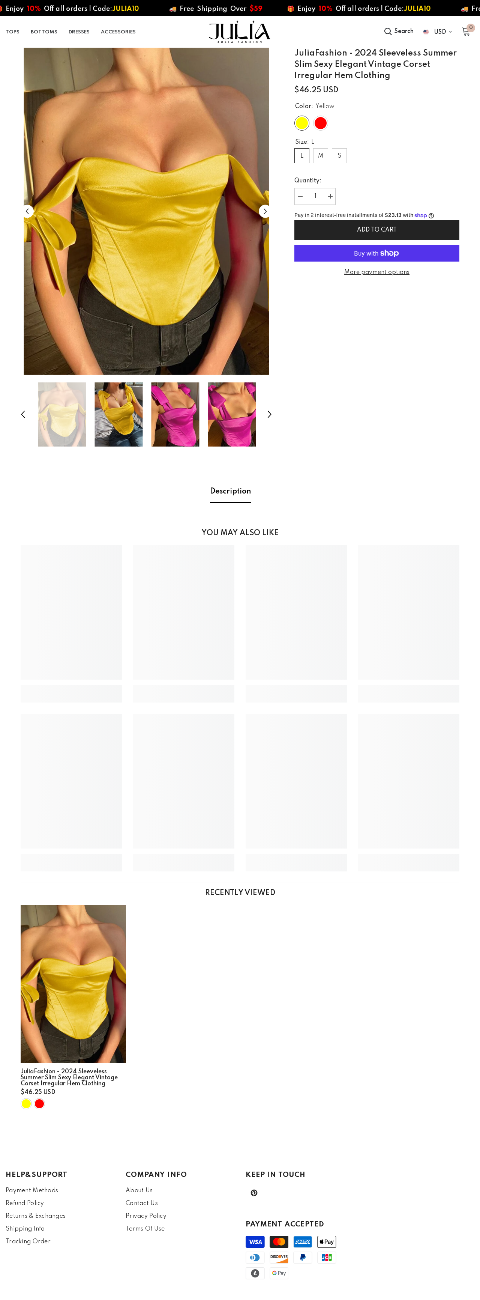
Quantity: (307, 181)
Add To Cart (377, 230)
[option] (146, 211)
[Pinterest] (254, 1192)
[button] (27, 211)
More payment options (377, 272)
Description (230, 491)
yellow (26, 1103)
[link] (71, 688)
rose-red (39, 1103)
